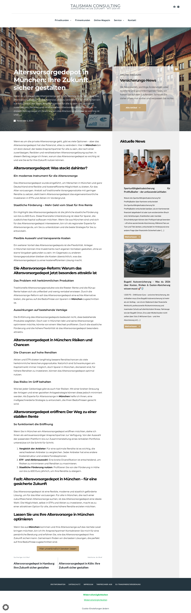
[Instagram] (178, 7)
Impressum (88, 584)
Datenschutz (74, 584)
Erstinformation (58, 584)
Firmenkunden (82, 20)
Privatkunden (62, 20)
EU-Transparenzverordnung (128, 584)
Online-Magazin (102, 20)
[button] (5, 607)
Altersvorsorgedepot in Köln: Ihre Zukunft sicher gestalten (79, 565)
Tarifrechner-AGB (104, 584)
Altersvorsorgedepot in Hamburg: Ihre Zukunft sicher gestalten (34, 565)
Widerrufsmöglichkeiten (95, 600)
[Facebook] (174, 7)
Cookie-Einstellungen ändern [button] (95, 608)
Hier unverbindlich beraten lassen (57, 548)
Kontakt (132, 20)
